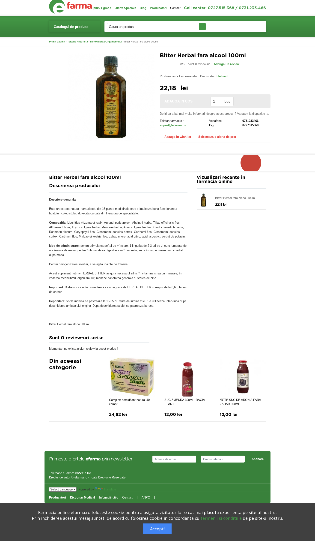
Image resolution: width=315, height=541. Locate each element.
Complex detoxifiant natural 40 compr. (129, 402)
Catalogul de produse (71, 27)
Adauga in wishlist (177, 136)
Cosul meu (247, 26)
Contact (175, 8)
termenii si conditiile (221, 518)
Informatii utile (108, 497)
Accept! (157, 529)
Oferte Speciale (125, 8)
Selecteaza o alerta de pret (217, 136)
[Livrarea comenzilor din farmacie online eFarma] (253, 163)
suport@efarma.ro (173, 125)
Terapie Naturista (77, 41)
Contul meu (219, 26)
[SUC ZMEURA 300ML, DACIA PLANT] (187, 377)
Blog (143, 8)
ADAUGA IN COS (178, 101)
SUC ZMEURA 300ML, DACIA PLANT (184, 402)
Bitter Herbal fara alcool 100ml (235, 198)
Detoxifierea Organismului (106, 41)
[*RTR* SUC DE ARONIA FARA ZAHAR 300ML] (243, 377)
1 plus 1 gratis (101, 8)
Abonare (258, 459)
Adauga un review (226, 64)
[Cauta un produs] (202, 26)
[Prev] (52, 379)
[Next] (61, 379)
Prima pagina (57, 41)
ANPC (146, 497)
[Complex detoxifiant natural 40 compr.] (132, 377)
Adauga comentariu (171, 339)
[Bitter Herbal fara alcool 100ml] (111, 97)
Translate (110, 489)
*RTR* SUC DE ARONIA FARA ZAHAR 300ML (240, 402)
